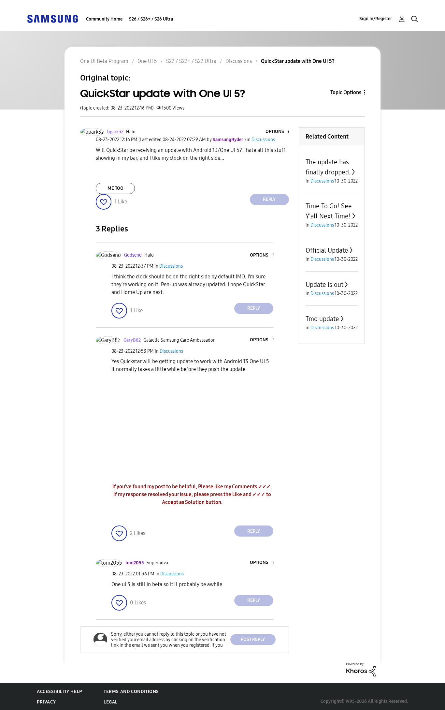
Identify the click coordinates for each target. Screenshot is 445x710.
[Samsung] (52, 18)
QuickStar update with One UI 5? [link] (298, 61)
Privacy (46, 702)
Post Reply (253, 639)
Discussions (238, 61)
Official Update (327, 250)
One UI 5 (147, 61)
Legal (111, 702)
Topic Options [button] (345, 92)
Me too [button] (115, 188)
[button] (277, 132)
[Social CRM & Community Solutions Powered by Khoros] (361, 669)
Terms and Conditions (131, 691)
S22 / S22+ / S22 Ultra (191, 61)
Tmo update (322, 319)
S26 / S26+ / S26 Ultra (151, 19)
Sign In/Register (375, 19)
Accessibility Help (59, 691)
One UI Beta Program (104, 61)
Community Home (104, 19)
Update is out (324, 284)
